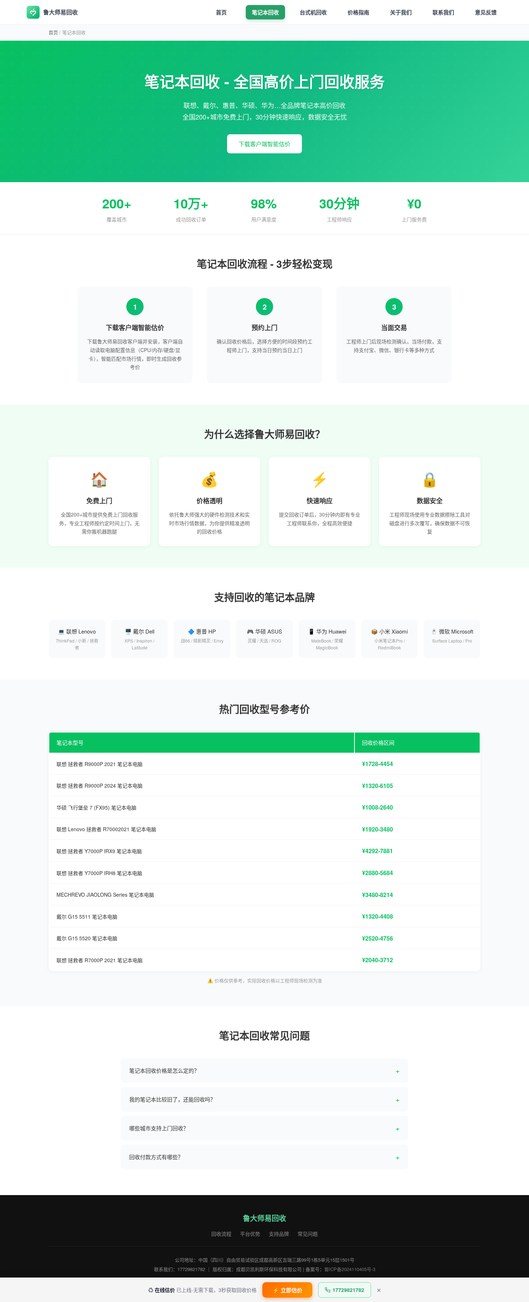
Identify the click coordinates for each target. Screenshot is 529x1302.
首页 (221, 12)
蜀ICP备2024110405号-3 (349, 1269)
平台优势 (250, 1233)
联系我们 (443, 12)
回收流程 (221, 1233)
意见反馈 (486, 12)
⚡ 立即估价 (287, 1290)
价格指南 (358, 12)
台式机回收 (313, 12)
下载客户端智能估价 (264, 144)
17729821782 (348, 1289)
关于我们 (401, 12)
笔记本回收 (265, 12)
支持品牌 (279, 1233)
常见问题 (308, 1233)
